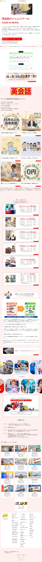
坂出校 (31, 524)
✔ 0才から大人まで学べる (6, 107)
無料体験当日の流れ (23, 519)
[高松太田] (17, 55)
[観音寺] (14, 60)
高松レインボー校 (32, 517)
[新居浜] (21, 60)
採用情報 (21, 544)
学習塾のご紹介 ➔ (21, 412)
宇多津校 (31, 526)
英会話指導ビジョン (23, 539)
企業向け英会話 (14, 534)
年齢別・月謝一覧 (15, 522)
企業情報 (22, 532)
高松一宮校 (31, 521)
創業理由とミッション (24, 535)
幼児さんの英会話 (15, 525)
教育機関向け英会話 (15, 532)
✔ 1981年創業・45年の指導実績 (7, 102)
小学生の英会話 (14, 527)
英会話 (13, 520)
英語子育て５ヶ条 (15, 517)
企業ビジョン (22, 537)
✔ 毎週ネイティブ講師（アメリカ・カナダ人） (10, 103)
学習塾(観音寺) (14, 539)
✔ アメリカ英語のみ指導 (5, 105)
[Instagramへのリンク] (23, 557)
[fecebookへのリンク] (18, 557)
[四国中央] (17, 60)
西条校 (31, 535)
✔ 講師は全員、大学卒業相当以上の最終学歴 (9, 108)
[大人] (24, 67)
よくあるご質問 (14, 536)
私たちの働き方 (22, 543)
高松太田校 (31, 519)
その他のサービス (23, 522)
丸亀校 (31, 528)
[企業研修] (31, 67)
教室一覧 (31, 514)
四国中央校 (31, 531)
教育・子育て (14, 514)
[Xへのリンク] (21, 557)
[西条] (24, 60)
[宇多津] (31, 55)
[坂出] (27, 55)
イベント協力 (22, 525)
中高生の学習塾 (14, 542)
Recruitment (22, 546)
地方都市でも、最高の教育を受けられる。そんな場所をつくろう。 (12, 552)
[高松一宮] (21, 55)
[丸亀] (10, 60)
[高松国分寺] (24, 55)
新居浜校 (31, 533)
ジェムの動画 (22, 515)
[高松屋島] (10, 55)
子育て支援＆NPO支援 (24, 527)
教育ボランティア (23, 529)
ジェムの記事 (22, 517)
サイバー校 (31, 537)
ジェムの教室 (21, 51)
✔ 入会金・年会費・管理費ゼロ (7, 110)
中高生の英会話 (14, 529)
